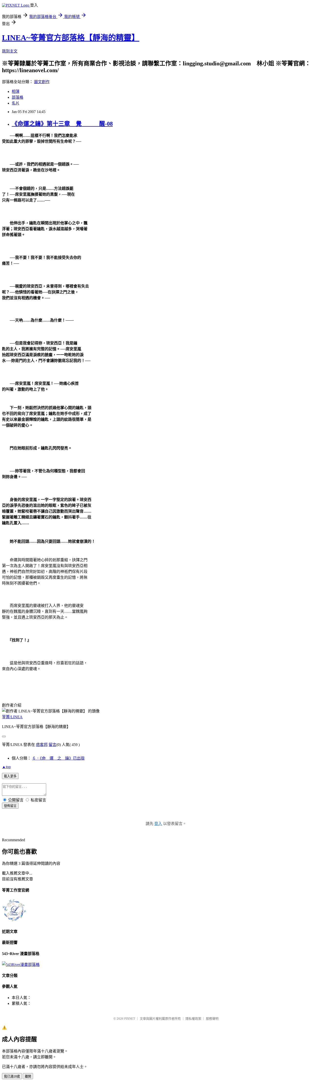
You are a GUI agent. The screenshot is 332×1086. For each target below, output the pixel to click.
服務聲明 (212, 1018)
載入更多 (10, 776)
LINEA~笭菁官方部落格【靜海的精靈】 (70, 37)
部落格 (17, 97)
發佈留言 (10, 806)
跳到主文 (9, 51)
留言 (52, 745)
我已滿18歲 (12, 1076)
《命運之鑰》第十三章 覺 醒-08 (62, 124)
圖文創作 (42, 82)
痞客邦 (42, 745)
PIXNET (129, 1018)
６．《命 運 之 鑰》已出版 (58, 758)
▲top (6, 767)
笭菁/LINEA (12, 717)
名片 (15, 103)
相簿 (15, 91)
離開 (28, 1076)
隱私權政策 (193, 1018)
